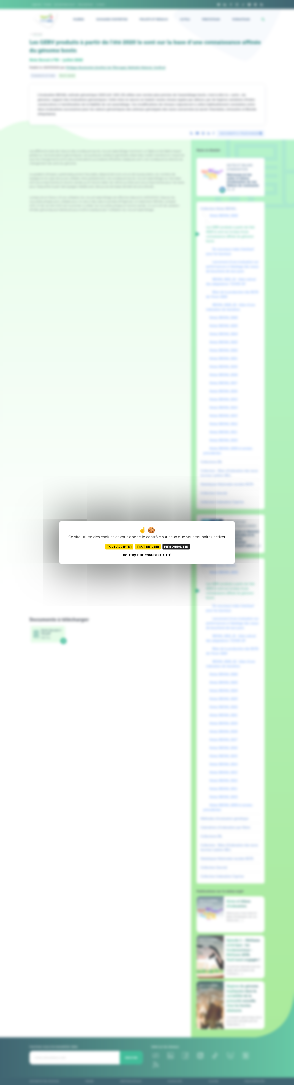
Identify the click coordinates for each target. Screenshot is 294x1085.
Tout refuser (148, 546)
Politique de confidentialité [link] (147, 555)
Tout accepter (119, 546)
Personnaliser (176, 546)
